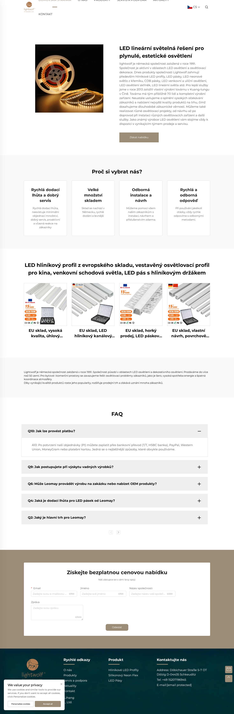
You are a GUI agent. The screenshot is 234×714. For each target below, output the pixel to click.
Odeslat (117, 627)
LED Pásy (115, 680)
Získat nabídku (139, 137)
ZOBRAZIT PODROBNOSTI (45, 304)
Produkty (70, 675)
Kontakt (45, 14)
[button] (111, 532)
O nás (68, 670)
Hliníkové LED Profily (123, 670)
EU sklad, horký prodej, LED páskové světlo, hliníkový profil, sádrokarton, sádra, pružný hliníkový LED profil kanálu (140, 333)
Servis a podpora (75, 680)
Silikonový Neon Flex (123, 675)
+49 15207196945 (173, 680)
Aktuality (70, 686)
